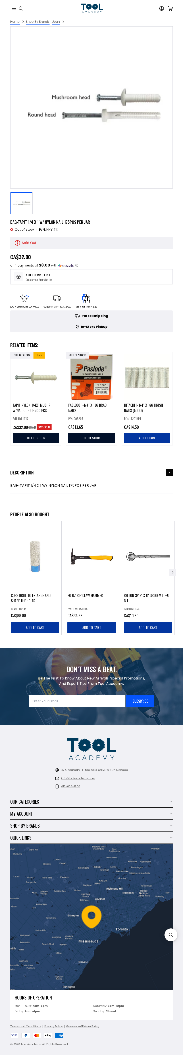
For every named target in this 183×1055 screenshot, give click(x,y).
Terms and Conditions (25, 1026)
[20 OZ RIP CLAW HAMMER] (91, 578)
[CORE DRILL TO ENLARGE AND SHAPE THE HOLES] (35, 578)
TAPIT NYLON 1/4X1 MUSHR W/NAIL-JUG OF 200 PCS (31, 408)
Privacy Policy (53, 1026)
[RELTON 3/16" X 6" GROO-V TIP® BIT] (148, 578)
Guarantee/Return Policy (82, 1026)
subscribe (140, 701)
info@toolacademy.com (78, 778)
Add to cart (35, 627)
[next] (172, 572)
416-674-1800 (70, 786)
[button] (44, 265)
